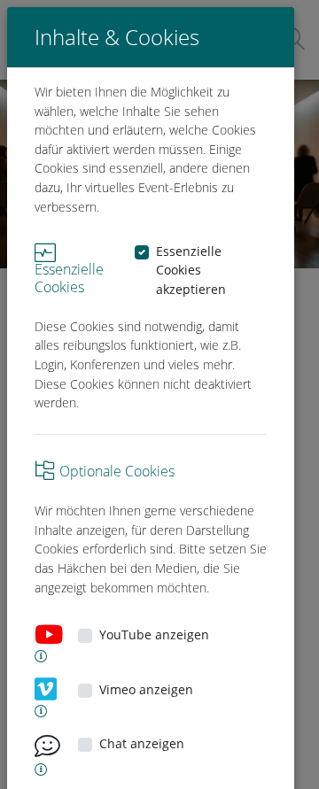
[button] (34, 656)
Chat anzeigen (141, 743)
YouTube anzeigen (154, 634)
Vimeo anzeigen (146, 689)
